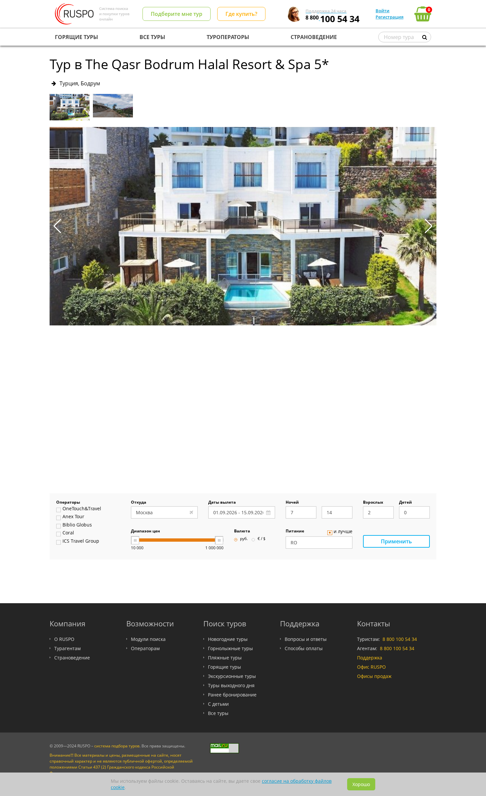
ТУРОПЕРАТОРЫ (228, 37)
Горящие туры (224, 667)
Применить (396, 541)
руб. (244, 539)
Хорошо (361, 784)
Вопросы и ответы (306, 639)
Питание (295, 531)
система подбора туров (117, 746)
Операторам (145, 648)
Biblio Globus (77, 525)
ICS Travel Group (80, 541)
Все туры (218, 713)
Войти (382, 11)
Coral (68, 533)
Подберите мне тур (176, 14)
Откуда (138, 502)
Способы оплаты (304, 648)
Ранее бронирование (232, 694)
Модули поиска (148, 639)
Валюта (242, 531)
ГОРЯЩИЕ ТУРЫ (76, 37)
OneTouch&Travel (81, 509)
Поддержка (369, 657)
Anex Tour (73, 517)
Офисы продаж (374, 676)
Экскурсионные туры (232, 676)
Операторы (68, 502)
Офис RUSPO (371, 667)
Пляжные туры (225, 657)
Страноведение (72, 657)
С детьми (218, 704)
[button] (428, 226)
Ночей (292, 502)
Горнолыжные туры (230, 648)
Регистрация (389, 17)
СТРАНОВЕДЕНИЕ (314, 37)
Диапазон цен (145, 531)
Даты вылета (222, 502)
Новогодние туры (228, 639)
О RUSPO (64, 639)
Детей (405, 502)
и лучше (343, 531)
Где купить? (241, 14)
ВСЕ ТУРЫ (152, 37)
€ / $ (261, 539)
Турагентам (67, 648)
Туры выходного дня (231, 685)
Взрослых (373, 502)
